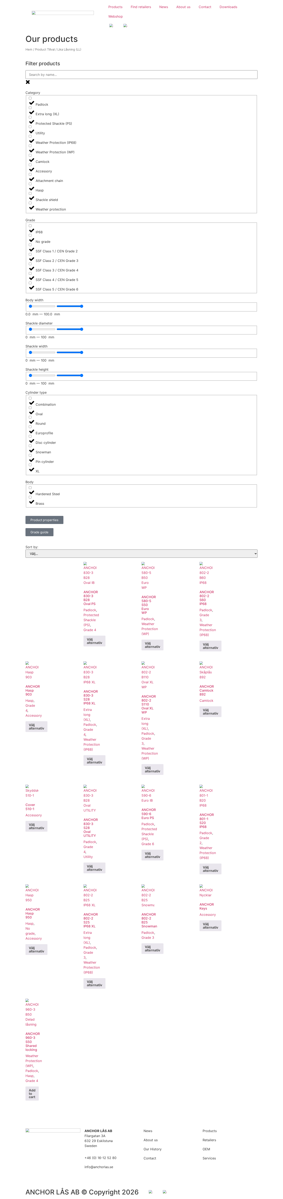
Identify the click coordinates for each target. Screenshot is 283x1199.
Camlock (206, 700)
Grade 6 (148, 844)
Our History (153, 1149)
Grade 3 (148, 937)
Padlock (89, 610)
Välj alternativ (94, 641)
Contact (205, 7)
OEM (206, 1149)
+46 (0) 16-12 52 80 (100, 1158)
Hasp (29, 700)
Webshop (115, 16)
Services (209, 1158)
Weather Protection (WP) (150, 629)
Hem (28, 49)
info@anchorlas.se (99, 1167)
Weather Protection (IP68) (208, 630)
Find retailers (141, 7)
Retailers (209, 1140)
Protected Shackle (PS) (91, 620)
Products (115, 7)
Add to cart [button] (32, 1093)
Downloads (228, 7)
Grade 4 (89, 630)
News (163, 7)
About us (183, 7)
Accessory (33, 715)
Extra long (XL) (87, 715)
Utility (88, 857)
